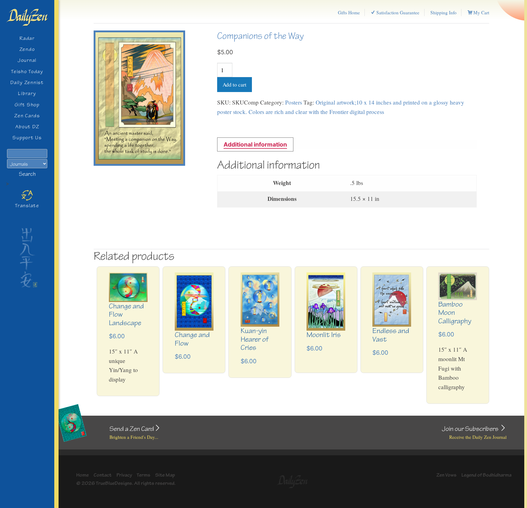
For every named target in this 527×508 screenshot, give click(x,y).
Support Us (27, 137)
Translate (27, 205)
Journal (27, 60)
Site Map (165, 475)
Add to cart (234, 84)
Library (27, 93)
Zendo (27, 49)
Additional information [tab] (255, 144)
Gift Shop (27, 104)
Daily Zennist (27, 82)
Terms (143, 475)
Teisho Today (27, 71)
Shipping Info (443, 12)
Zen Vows (446, 475)
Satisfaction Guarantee (397, 12)
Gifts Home (349, 12)
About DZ (27, 126)
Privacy (124, 475)
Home (82, 475)
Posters (293, 102)
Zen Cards (27, 115)
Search (27, 174)
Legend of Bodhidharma (486, 475)
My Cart (480, 12)
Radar (27, 38)
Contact (103, 475)
